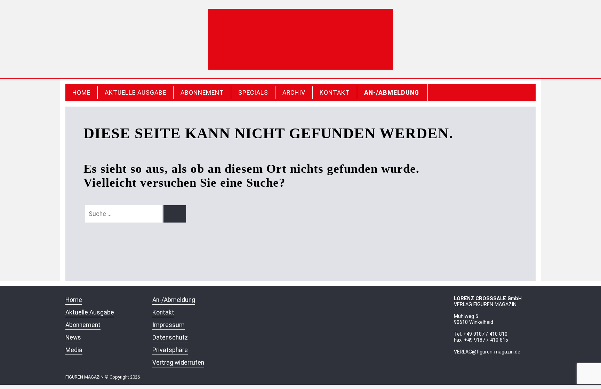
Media (73, 350)
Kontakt (335, 92)
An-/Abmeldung (391, 92)
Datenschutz (170, 337)
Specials (253, 92)
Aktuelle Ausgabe (135, 92)
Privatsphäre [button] (170, 350)
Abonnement (202, 92)
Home (81, 92)
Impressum (168, 324)
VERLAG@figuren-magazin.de (487, 352)
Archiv (293, 92)
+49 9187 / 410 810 (485, 334)
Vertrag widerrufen (178, 362)
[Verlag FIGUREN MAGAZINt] (300, 39)
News (73, 337)
